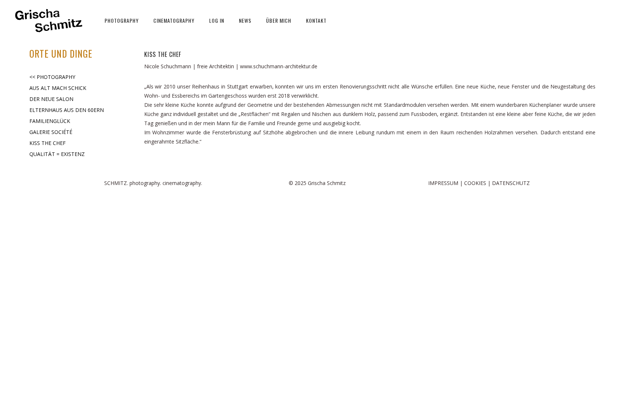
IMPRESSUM (443, 182)
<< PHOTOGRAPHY (52, 76)
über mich (278, 20)
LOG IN (216, 20)
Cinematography (173, 20)
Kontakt (316, 20)
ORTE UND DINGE (60, 53)
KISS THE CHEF (47, 142)
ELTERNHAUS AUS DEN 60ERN (66, 109)
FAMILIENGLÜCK (49, 120)
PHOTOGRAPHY (122, 20)
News (245, 20)
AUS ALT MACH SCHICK (57, 87)
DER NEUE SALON (51, 98)
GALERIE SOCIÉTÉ (50, 131)
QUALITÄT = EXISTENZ (57, 153)
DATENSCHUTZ (511, 182)
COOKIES (475, 182)
